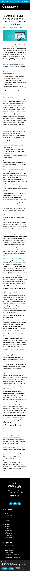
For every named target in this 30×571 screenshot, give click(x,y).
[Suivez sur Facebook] (11, 503)
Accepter (4, 568)
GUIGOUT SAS (6, 447)
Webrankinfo (17, 105)
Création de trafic (8, 430)
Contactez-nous (15, 419)
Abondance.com (8, 105)
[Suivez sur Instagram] (19, 503)
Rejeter (11, 568)
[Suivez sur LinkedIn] (15, 503)
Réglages (18, 568)
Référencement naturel (16, 27)
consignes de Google (9, 405)
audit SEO (13, 118)
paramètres (19, 566)
